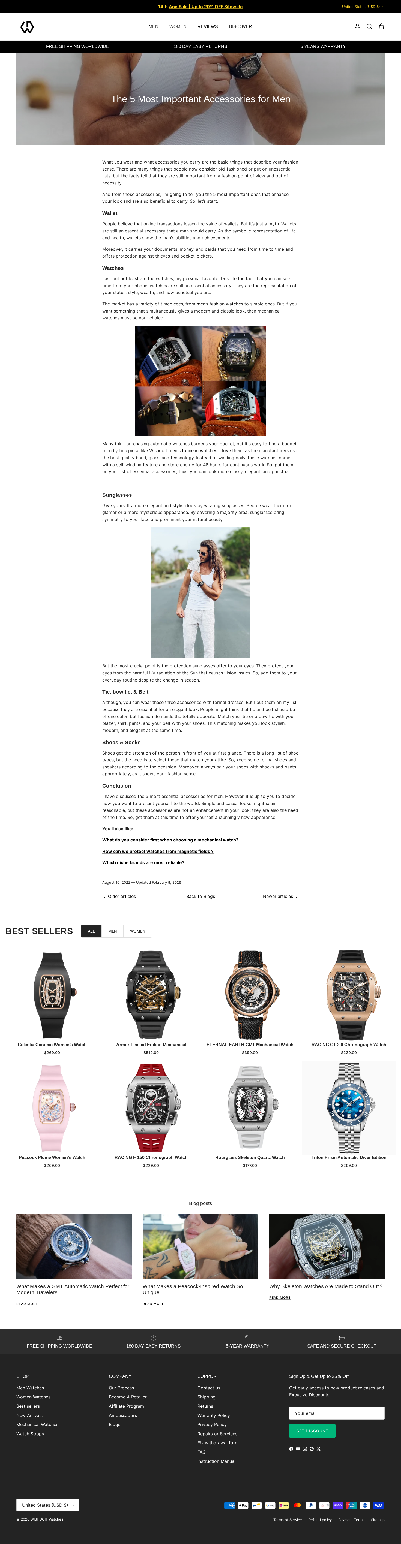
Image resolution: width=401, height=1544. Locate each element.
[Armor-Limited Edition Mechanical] (151, 995)
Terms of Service (287, 1520)
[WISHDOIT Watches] (27, 27)
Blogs (114, 1424)
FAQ (201, 1452)
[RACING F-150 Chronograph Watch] (151, 1108)
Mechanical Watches (37, 1424)
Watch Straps (30, 1433)
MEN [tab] (112, 931)
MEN (153, 26)
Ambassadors (123, 1415)
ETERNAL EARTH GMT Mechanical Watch (250, 1044)
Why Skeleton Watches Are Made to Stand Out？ (326, 1286)
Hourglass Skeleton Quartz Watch (250, 1157)
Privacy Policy (212, 1424)
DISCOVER (240, 26)
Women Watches (33, 1397)
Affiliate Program (126, 1406)
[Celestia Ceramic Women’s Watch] (52, 995)
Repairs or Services (217, 1433)
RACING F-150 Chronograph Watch (151, 1157)
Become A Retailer (128, 1397)
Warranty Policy (213, 1415)
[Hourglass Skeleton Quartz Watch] (250, 1108)
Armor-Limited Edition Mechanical (151, 1044)
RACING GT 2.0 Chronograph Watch (349, 1044)
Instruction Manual (216, 1461)
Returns (205, 1406)
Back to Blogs (200, 896)
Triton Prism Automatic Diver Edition (348, 1157)
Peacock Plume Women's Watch (52, 1157)
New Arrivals (29, 1415)
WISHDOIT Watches (47, 1519)
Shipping (206, 1397)
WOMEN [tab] (137, 931)
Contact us (208, 1388)
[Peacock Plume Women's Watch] (52, 1108)
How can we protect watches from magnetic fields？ (158, 851)
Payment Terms (351, 1520)
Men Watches (30, 1388)
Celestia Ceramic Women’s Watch (52, 1044)
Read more (27, 1304)
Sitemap (378, 1520)
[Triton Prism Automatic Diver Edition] (349, 1108)
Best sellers (28, 1406)
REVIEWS (207, 26)
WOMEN (178, 26)
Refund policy (320, 1520)
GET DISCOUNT (312, 1430)
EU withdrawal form (218, 1442)
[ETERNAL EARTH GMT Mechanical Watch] (250, 995)
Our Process (121, 1388)
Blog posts (200, 1203)
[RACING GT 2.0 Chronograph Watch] (349, 995)
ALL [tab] (91, 931)
